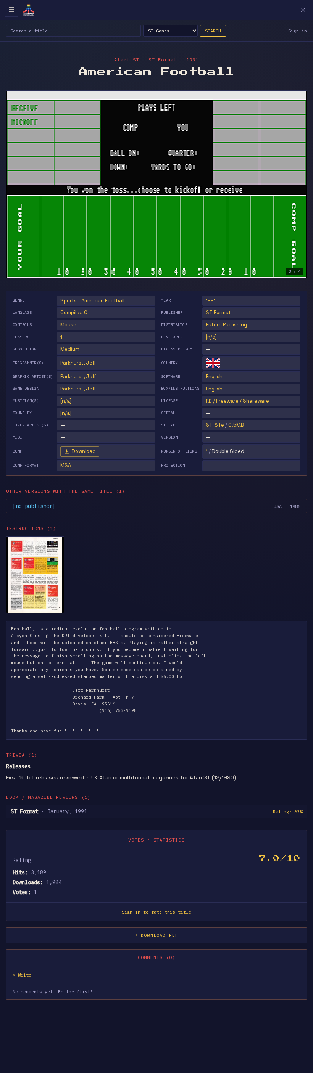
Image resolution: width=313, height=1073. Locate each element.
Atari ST (126, 60)
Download (84, 451)
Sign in (297, 31)
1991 (211, 300)
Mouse (68, 324)
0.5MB (236, 425)
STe (219, 425)
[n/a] (211, 337)
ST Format (218, 312)
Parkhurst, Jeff (78, 363)
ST (209, 425)
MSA (65, 465)
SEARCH (213, 31)
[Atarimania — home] (28, 10)
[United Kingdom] (213, 363)
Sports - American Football (92, 300)
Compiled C (73, 312)
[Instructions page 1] (35, 574)
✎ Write (22, 975)
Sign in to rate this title (156, 912)
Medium (69, 349)
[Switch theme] (303, 10)
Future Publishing (226, 324)
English (214, 376)
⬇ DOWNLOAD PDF (157, 935)
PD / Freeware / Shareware (237, 401)
